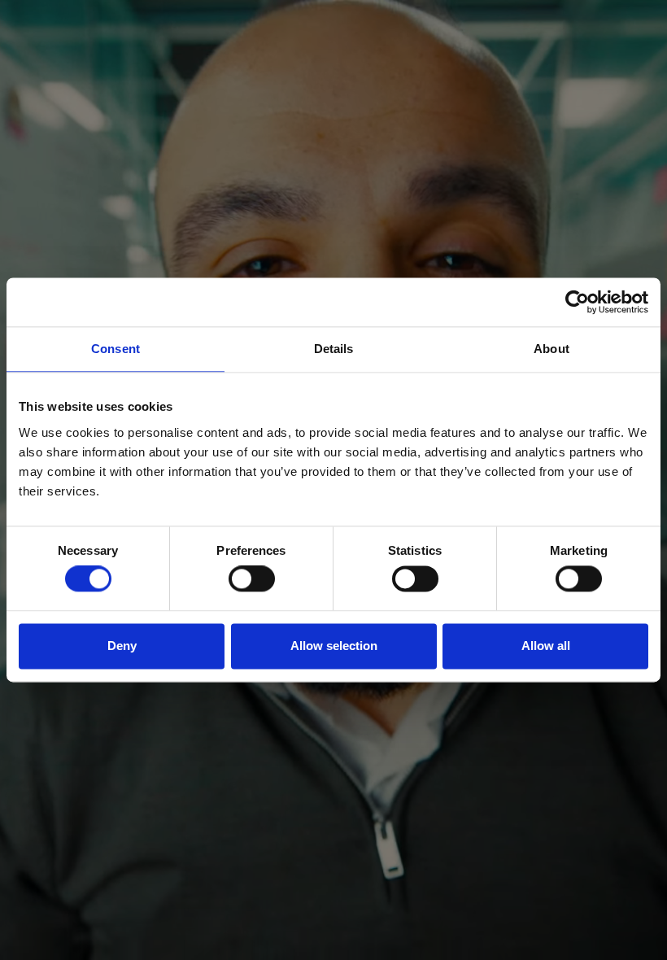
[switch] (252, 579)
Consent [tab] (115, 349)
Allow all (545, 645)
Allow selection (333, 645)
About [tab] (551, 349)
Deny (122, 645)
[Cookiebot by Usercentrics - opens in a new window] (577, 302)
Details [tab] (334, 349)
